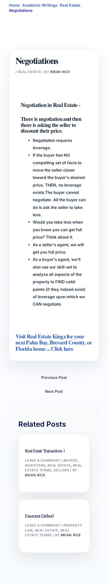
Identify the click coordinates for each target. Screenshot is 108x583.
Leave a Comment (42, 460)
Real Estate (29, 72)
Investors (35, 465)
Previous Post (54, 377)
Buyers (70, 460)
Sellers (61, 470)
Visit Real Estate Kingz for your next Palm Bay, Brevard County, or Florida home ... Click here (53, 342)
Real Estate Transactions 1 (45, 450)
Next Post (54, 391)
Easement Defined (39, 516)
